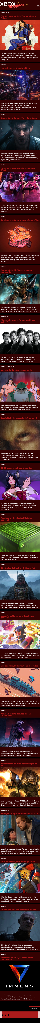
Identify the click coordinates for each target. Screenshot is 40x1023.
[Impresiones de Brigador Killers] (20, 85)
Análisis (3, 65)
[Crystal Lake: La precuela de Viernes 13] (20, 435)
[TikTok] (5, 1015)
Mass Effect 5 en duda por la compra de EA (19, 765)
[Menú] (38, 4)
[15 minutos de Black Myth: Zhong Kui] (20, 585)
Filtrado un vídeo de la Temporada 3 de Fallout (18, 17)
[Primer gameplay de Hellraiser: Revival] (20, 926)
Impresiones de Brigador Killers (15, 68)
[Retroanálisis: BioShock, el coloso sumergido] (20, 289)
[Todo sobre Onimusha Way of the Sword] (20, 135)
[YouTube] (8, 1015)
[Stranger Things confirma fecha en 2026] (20, 830)
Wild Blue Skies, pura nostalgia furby (18, 862)
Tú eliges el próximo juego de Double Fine (20, 220)
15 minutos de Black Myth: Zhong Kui (18, 568)
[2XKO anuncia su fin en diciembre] (20, 485)
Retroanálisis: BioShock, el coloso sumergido (16, 271)
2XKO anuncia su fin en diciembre (16, 468)
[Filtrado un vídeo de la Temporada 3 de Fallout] (20, 35)
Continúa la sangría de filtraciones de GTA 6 (18, 169)
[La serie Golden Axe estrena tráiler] (20, 387)
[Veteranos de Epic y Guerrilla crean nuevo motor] (20, 976)
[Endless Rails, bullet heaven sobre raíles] (20, 683)
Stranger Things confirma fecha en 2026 (19, 813)
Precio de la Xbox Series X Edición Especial (16, 519)
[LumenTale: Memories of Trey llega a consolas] (20, 634)
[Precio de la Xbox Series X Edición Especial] (20, 537)
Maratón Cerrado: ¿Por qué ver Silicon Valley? (18, 321)
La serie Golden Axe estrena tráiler (16, 370)
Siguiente (34, 1008)
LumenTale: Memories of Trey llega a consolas (17, 617)
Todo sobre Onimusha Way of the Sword (19, 118)
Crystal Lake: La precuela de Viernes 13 (19, 418)
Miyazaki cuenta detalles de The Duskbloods (16, 715)
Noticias (3, 115)
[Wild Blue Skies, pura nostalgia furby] (20, 878)
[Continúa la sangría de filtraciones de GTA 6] (20, 187)
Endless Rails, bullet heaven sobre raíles (19, 666)
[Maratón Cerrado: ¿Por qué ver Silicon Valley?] (20, 339)
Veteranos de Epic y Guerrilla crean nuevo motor (17, 959)
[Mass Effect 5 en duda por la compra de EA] (20, 782)
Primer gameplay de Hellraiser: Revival (18, 910)
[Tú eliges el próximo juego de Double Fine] (20, 237)
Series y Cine (5, 13)
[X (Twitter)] (2, 1015)
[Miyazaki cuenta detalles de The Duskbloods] (20, 732)
